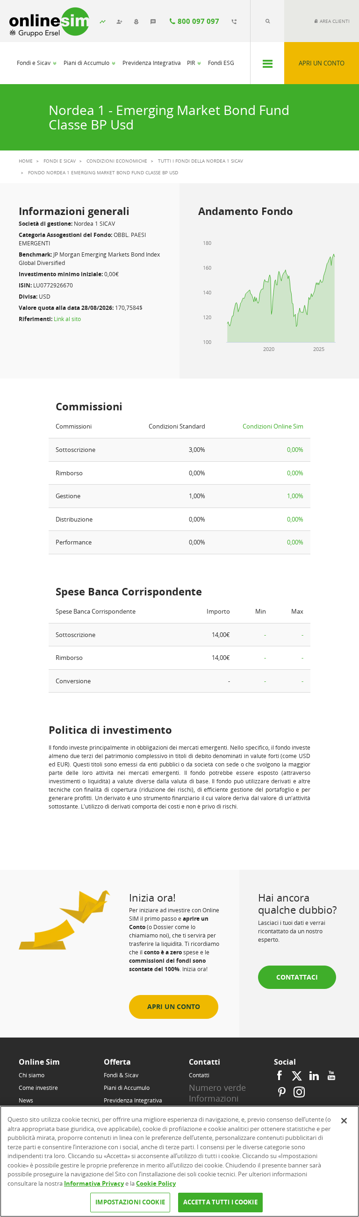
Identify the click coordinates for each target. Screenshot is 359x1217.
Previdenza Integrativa (151, 63)
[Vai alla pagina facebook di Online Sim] (280, 1075)
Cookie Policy (156, 1183)
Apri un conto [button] (173, 1006)
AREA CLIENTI (334, 21)
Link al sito (67, 319)
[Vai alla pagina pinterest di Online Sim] (282, 1092)
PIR (191, 63)
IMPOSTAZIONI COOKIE (130, 1202)
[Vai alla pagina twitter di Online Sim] (297, 1075)
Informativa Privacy (94, 1183)
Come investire (38, 1088)
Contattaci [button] (297, 977)
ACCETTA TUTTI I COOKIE (220, 1202)
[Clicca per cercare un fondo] (267, 21)
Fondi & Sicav (121, 1075)
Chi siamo (31, 1075)
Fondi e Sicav (34, 63)
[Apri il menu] (267, 63)
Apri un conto (322, 63)
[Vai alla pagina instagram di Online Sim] (298, 1092)
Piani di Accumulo (87, 63)
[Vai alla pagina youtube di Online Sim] (331, 1075)
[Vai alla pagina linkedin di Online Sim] (314, 1075)
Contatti (199, 1075)
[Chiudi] (344, 1120)
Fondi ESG (221, 63)
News (26, 1100)
